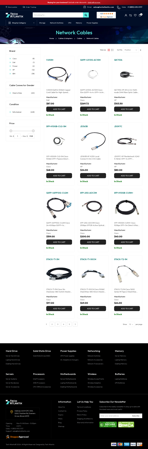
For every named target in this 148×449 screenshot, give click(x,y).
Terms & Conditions (84, 407)
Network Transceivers (95, 364)
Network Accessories (95, 360)
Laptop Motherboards (68, 383)
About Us (61, 407)
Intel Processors (38, 379)
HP (24, 70)
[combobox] (61, 15)
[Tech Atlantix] (14, 15)
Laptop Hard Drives (13, 360)
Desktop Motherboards (68, 387)
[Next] (75, 324)
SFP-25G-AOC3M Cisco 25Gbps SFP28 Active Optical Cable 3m (92, 224)
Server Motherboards (68, 379)
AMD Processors (39, 383)
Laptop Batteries (121, 379)
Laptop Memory (120, 360)
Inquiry (60, 415)
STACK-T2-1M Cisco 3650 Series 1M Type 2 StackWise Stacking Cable (125, 290)
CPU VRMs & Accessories (42, 387)
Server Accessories (12, 387)
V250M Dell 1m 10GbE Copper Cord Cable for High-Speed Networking (58, 91)
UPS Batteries (120, 383)
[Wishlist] (135, 15)
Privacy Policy (82, 411)
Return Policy (81, 415)
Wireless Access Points (96, 379)
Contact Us (62, 411)
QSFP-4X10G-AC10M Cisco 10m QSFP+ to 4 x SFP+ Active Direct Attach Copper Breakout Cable (92, 91)
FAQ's (60, 419)
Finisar (24, 66)
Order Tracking (31, 7)
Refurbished (24, 112)
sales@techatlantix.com (103, 7)
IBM (24, 73)
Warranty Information (85, 423)
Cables (79, 38)
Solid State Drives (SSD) (41, 356)
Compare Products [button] (130, 15)
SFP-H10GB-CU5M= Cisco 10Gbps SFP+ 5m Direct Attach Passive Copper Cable (126, 224)
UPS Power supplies (67, 356)
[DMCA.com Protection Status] (126, 424)
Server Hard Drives (12, 356)
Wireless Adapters (94, 383)
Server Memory (120, 356)
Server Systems (11, 379)
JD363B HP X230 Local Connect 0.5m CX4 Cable (90, 157)
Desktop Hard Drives (13, 364)
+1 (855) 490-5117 (135, 7)
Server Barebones (12, 383)
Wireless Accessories (95, 387)
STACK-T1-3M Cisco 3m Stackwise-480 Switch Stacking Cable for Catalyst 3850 (58, 290)
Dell (24, 62)
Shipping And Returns (85, 419)
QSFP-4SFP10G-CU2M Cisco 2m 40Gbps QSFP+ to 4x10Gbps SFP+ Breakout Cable (59, 224)
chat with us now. (94, 2)
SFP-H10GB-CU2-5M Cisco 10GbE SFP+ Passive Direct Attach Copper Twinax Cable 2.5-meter (57, 157)
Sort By (119, 50)
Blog (60, 423)
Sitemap (61, 426)
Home (51, 38)
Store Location (12, 7)
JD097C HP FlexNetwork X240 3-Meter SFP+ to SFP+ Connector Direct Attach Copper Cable (126, 157)
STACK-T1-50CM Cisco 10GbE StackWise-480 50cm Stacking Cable (92, 290)
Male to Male (24, 93)
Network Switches (94, 356)
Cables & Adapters (65, 38)
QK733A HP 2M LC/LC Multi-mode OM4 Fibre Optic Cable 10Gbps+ (125, 91)
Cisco (24, 58)
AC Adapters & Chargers (69, 360)
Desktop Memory (121, 364)
